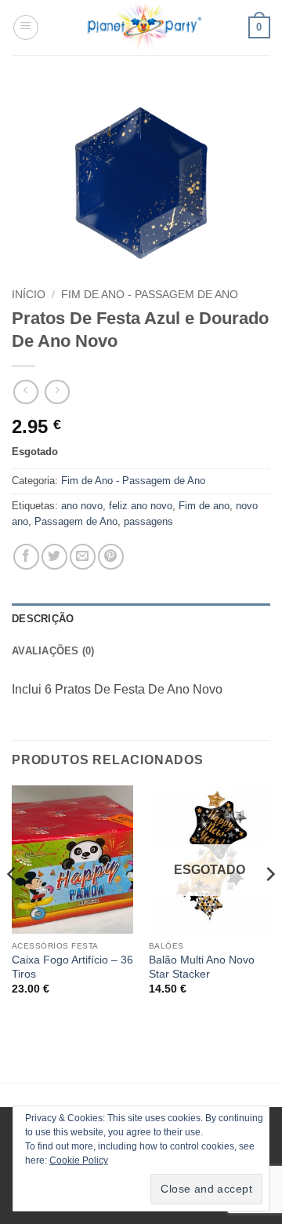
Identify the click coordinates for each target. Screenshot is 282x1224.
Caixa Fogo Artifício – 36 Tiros (72, 967)
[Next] (269, 905)
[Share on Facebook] (26, 557)
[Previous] (12, 905)
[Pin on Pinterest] (111, 557)
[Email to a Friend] (83, 557)
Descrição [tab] (43, 619)
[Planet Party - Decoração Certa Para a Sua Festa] (144, 27)
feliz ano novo (140, 506)
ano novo (82, 506)
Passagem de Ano (76, 521)
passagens (148, 521)
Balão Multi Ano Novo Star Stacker (202, 967)
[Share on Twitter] (54, 557)
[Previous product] (57, 392)
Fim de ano (204, 506)
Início (28, 295)
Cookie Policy (78, 1160)
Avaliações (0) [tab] (53, 651)
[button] (25, 27)
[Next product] (25, 392)
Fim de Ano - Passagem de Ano (149, 295)
